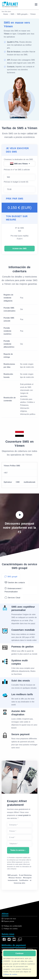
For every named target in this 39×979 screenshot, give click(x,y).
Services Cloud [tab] (13, 598)
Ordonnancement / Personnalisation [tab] (13, 590)
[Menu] (36, 4)
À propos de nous (9, 918)
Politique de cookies (10, 974)
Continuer (19, 953)
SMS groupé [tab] (12, 577)
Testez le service (17, 850)
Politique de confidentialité (12, 926)
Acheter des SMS (19, 248)
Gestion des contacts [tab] (16, 583)
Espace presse (8, 921)
